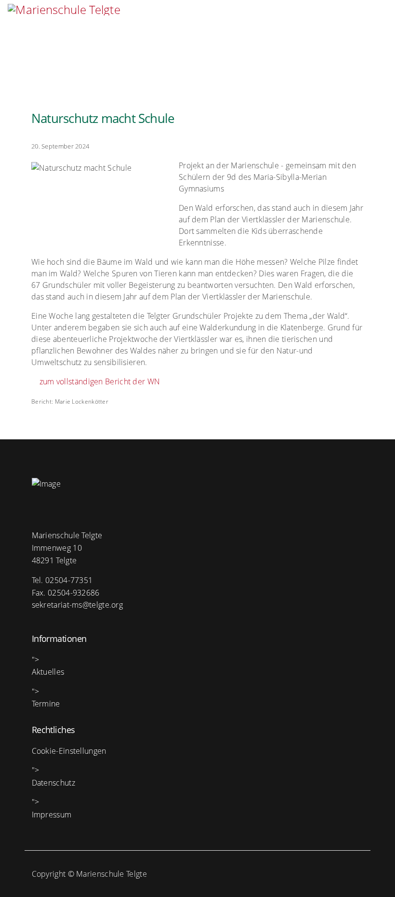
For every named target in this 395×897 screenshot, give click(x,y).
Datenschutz (53, 782)
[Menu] (374, 19)
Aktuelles (48, 671)
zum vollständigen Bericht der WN (98, 381)
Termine (46, 703)
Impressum (52, 814)
